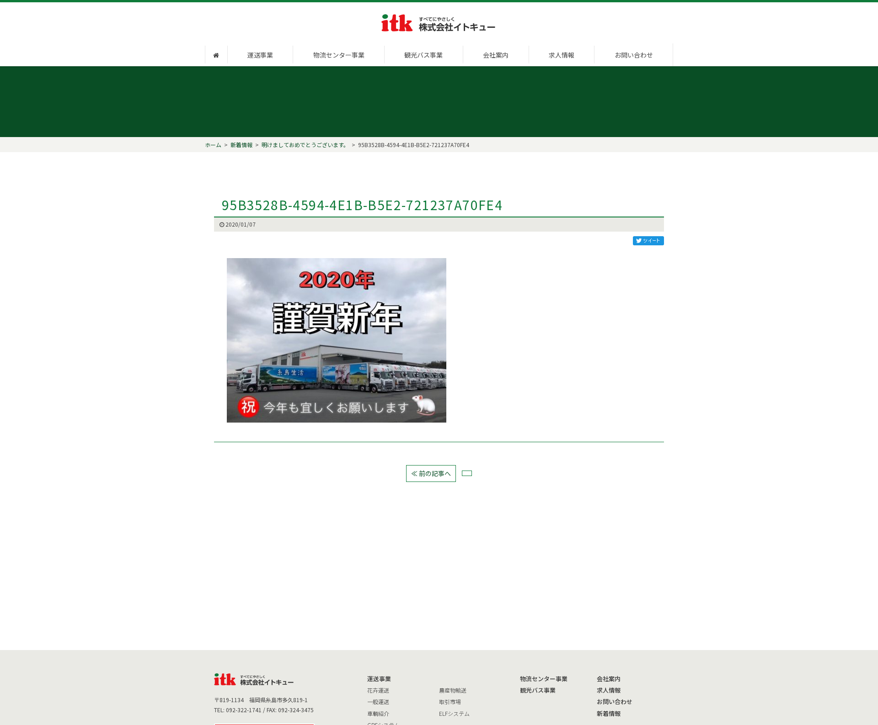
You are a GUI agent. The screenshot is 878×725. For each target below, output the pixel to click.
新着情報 (609, 713)
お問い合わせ (634, 54)
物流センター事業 (338, 54)
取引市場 (450, 701)
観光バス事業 (423, 54)
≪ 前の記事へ (431, 473)
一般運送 (378, 701)
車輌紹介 (378, 713)
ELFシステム (454, 713)
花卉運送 (378, 690)
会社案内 (496, 54)
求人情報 (561, 54)
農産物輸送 (452, 690)
